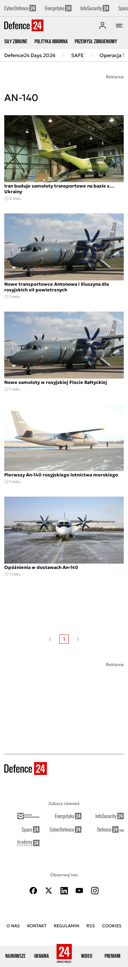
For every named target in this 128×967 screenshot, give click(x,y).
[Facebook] (33, 890)
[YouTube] (79, 890)
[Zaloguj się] (102, 25)
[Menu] (119, 25)
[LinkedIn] (64, 890)
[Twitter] (48, 890)
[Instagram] (94, 890)
